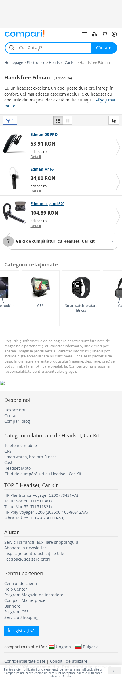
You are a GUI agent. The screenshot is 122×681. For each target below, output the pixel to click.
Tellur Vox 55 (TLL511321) (28, 506)
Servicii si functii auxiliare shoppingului (41, 542)
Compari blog (17, 421)
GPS (40, 305)
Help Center (15, 589)
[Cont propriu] (114, 34)
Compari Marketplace (24, 600)
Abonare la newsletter (25, 547)
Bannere (12, 606)
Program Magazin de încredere (33, 594)
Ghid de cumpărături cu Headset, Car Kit (55, 241)
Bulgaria (91, 646)
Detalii (36, 156)
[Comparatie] (94, 34)
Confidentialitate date (24, 661)
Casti (9, 462)
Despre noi (14, 410)
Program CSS (16, 611)
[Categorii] (84, 34)
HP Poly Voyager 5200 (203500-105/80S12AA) (46, 512)
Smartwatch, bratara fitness (81, 308)
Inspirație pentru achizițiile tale (34, 553)
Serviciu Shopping (21, 617)
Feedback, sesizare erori (27, 559)
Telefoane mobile (20, 445)
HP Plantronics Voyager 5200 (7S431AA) (41, 495)
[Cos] (104, 34)
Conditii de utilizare (68, 661)
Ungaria (63, 646)
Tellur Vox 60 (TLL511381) (28, 501)
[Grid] (67, 120)
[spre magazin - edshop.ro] (16, 143)
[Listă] (58, 120)
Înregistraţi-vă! (22, 630)
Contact (11, 415)
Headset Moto (17, 468)
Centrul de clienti (20, 583)
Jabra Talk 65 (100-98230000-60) (34, 517)
